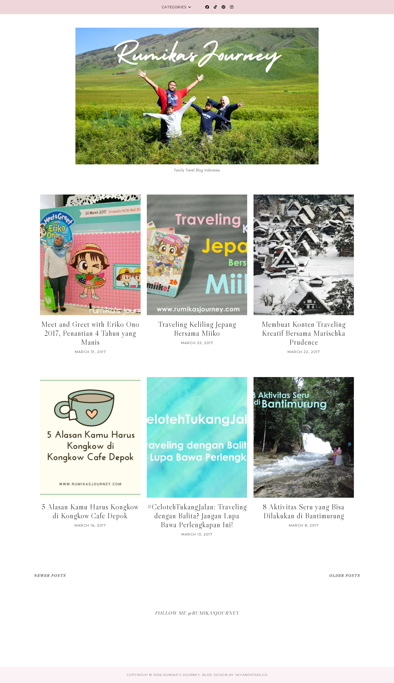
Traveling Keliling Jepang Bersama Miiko (197, 329)
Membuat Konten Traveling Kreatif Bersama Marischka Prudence (304, 333)
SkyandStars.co (251, 675)
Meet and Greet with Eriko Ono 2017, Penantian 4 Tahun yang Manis (90, 333)
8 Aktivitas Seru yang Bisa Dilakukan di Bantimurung (303, 511)
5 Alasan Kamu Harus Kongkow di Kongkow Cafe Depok (90, 511)
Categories (174, 7)
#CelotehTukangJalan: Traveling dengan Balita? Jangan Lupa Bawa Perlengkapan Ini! (197, 515)
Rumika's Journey (181, 675)
